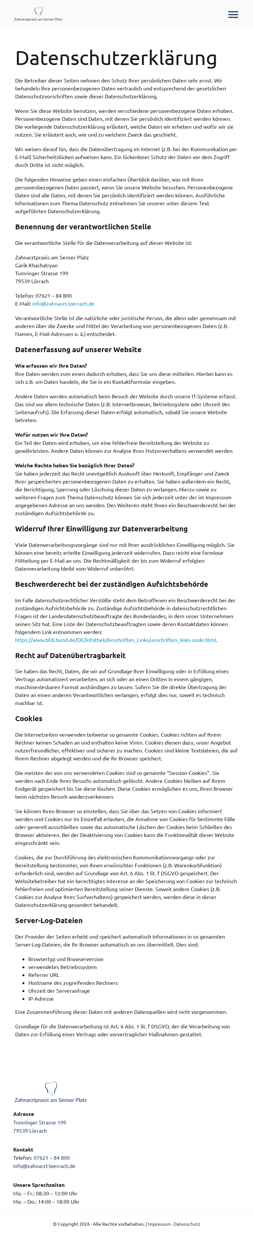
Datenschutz (187, 1224)
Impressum (159, 1224)
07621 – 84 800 (52, 1157)
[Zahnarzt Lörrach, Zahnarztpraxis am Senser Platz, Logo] (38, 9)
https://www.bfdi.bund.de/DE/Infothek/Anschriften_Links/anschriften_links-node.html (115, 639)
